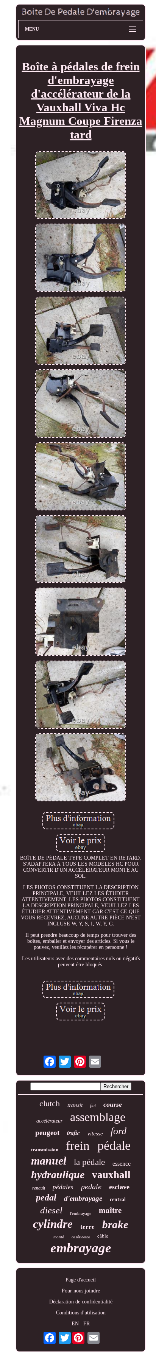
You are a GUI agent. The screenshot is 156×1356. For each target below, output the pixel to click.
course (112, 1104)
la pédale (89, 1162)
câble (102, 1235)
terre (87, 1226)
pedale (91, 1186)
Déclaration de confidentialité (80, 1302)
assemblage (97, 1117)
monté (58, 1237)
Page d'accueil (81, 1280)
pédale (114, 1145)
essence (121, 1163)
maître (110, 1210)
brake (115, 1224)
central (118, 1199)
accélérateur (49, 1121)
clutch (49, 1103)
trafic (73, 1133)
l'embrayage (80, 1213)
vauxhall (111, 1174)
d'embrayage (83, 1198)
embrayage (80, 1248)
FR (86, 1323)
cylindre (53, 1223)
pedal (46, 1197)
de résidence (81, 1237)
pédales (63, 1187)
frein (78, 1145)
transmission (44, 1149)
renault (38, 1188)
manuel (48, 1160)
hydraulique (57, 1174)
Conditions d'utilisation (81, 1313)
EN (75, 1323)
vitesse (95, 1134)
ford (118, 1131)
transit (75, 1105)
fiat (93, 1105)
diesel (51, 1210)
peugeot (47, 1133)
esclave (119, 1187)
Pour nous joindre (81, 1291)
